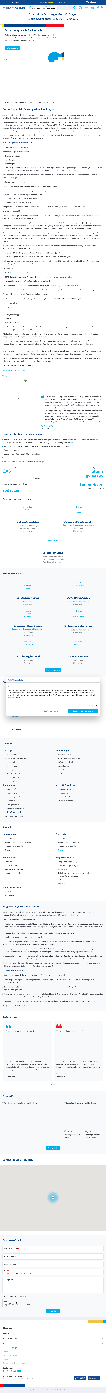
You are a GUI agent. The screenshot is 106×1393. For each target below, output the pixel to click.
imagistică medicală (37, 167)
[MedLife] (15, 8)
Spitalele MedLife (17, 102)
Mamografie (62, 869)
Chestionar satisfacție (11, 1355)
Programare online (102, 7)
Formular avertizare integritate (14, 1363)
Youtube (19, 1371)
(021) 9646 (36, 8)
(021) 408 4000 (49, 8)
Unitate (6, 1271)
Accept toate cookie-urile (83, 711)
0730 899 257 (45, 19)
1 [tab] (4, 59)
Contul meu (98, 8)
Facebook (4, 1371)
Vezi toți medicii (53, 670)
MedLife (5, 102)
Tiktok (11, 1371)
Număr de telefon (11, 1264)
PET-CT (8, 891)
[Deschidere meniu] (4, 7)
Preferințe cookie (51, 711)
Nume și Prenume (11, 1248)
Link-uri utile (8, 1333)
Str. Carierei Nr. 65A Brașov (67, 19)
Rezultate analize (92, 8)
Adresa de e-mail (10, 1256)
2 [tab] (6, 59)
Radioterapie (15, 273)
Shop (86, 8)
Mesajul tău (8, 1280)
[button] (53, 1198)
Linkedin (14, 1371)
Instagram (7, 1371)
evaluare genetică (9, 131)
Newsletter (80, 8)
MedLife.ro (7, 1328)
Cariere (6, 1352)
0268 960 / (35, 19)
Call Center (11, 1348)
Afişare (91, 705)
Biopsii (60, 850)
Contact (6, 1344)
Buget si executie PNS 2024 (13, 370)
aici (26, 1006)
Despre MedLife (10, 1338)
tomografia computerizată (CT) (52, 223)
